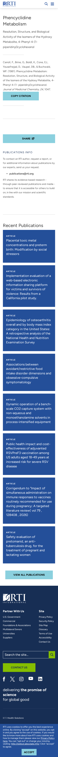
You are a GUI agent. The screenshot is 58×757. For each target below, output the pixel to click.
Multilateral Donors (12, 629)
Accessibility (45, 638)
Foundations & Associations (17, 625)
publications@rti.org (21, 173)
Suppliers (7, 638)
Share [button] (26, 138)
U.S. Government (11, 617)
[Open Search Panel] (46, 3)
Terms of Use (45, 634)
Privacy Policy (46, 617)
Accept (30, 752)
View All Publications (29, 574)
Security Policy (46, 621)
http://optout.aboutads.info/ (25, 743)
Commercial (9, 621)
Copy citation (21, 96)
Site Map (43, 625)
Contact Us (44, 642)
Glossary (43, 629)
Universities (9, 634)
